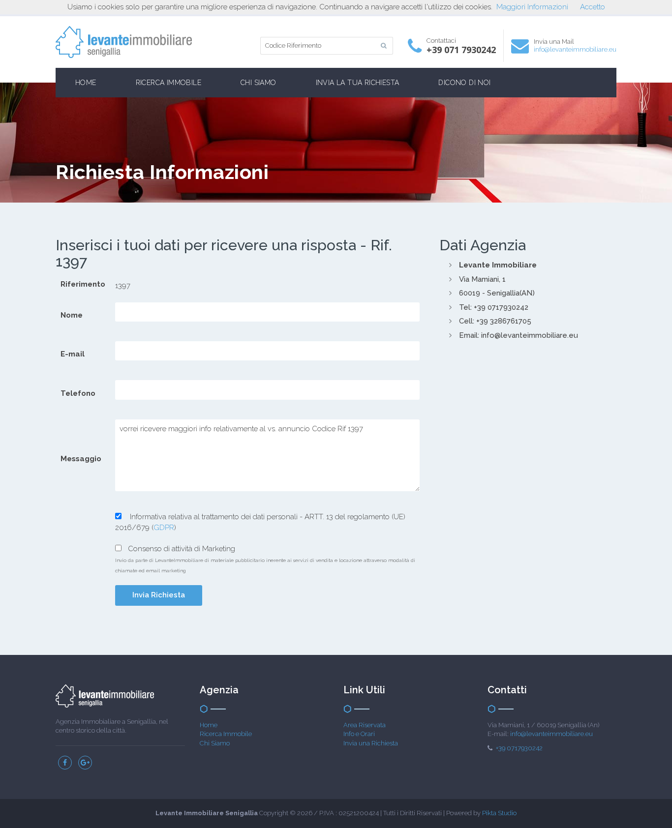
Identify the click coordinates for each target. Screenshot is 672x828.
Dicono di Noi (464, 83)
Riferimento (83, 284)
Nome (72, 315)
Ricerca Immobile (168, 83)
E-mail (73, 354)
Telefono (78, 393)
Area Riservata (364, 725)
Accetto (592, 6)
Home (85, 83)
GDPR (163, 527)
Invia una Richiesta (370, 743)
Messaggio (81, 458)
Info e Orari (359, 734)
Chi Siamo (258, 83)
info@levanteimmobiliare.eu (575, 49)
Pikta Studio (499, 813)
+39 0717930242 (519, 748)
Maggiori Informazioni (532, 6)
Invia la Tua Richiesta (357, 83)
